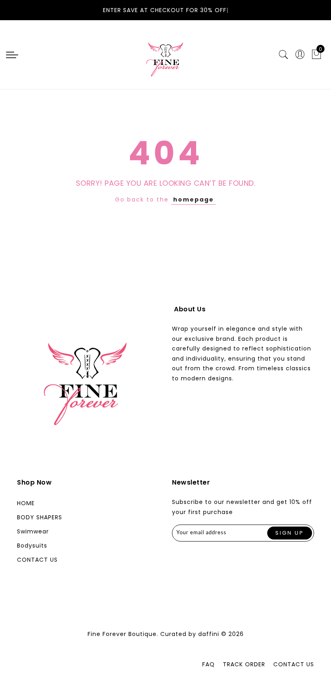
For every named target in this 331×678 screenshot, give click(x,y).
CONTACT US (37, 560)
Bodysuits (32, 546)
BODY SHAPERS (39, 517)
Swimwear (33, 531)
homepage (193, 199)
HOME (26, 503)
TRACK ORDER (244, 664)
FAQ (208, 664)
